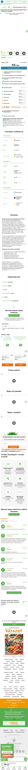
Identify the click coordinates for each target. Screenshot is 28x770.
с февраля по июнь (17, 172)
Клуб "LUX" (22, 688)
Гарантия (22, 686)
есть (6, 289)
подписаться (13, 447)
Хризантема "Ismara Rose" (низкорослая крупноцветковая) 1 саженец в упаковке (20, 357)
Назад (4, 7)
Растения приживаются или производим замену (14, 75)
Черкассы (6, 663)
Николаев (20, 665)
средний (9, 285)
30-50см (15, 166)
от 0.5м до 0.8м (15, 300)
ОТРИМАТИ (7, 755)
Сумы (22, 667)
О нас (10, 686)
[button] (20, 107)
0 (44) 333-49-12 (9, 713)
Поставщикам (6, 696)
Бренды (23, 696)
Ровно (17, 667)
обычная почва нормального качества (19, 197)
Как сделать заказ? (10, 694)
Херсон (12, 663)
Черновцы (13, 678)
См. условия (20, 487)
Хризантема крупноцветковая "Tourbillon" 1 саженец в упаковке (7, 357)
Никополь (6, 667)
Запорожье (19, 661)
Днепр (13, 661)
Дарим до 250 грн (19, 690)
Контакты (16, 686)
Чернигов (15, 669)
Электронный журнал (9, 732)
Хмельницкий (8, 669)
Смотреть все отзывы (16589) (14, 592)
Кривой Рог (8, 665)
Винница (22, 663)
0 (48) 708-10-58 (9, 714)
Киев (16, 659)
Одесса (8, 661)
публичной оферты (11, 270)
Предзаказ (19, 694)
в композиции (18, 154)
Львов (17, 663)
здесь (20, 320)
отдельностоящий (19, 156)
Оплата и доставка (7, 688)
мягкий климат (19, 192)
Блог (5, 686)
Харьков (22, 659)
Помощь (21, 692)
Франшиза (5, 730)
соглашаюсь (7, 449)
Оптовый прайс (15, 696)
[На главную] (2, 1)
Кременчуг (5, 680)
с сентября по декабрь (16, 171)
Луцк (14, 665)
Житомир (21, 669)
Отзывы (16, 688)
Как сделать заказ (20, 732)
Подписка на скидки (8, 690)
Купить (7, 364)
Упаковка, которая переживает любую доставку (14, 83)
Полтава (12, 667)
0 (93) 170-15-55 (17, 713)
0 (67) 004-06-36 (17, 714)
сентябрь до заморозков (16, 145)
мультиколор (18, 140)
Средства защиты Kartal (11, 692)
